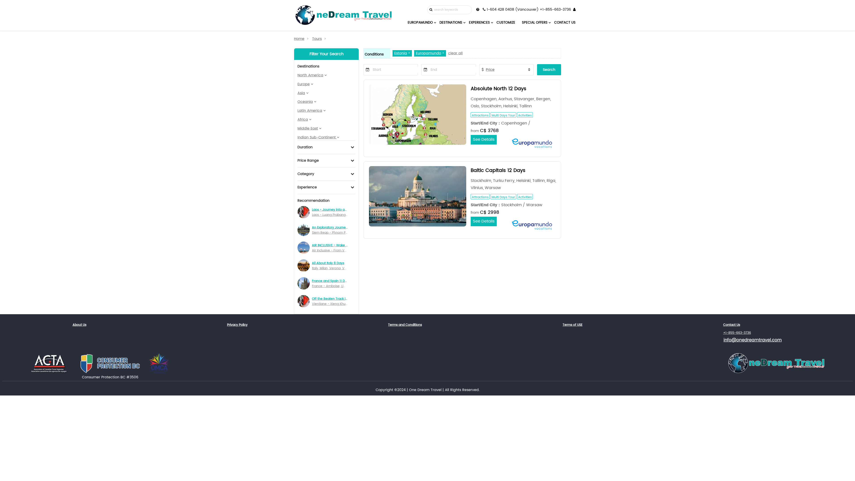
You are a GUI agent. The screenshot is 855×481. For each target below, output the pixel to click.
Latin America (309, 111)
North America (310, 75)
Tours (317, 39)
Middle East (307, 128)
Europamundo (428, 53)
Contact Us (731, 324)
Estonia (400, 53)
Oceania (305, 102)
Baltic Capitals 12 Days (498, 170)
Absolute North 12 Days (498, 89)
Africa (302, 119)
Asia (301, 93)
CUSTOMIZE (506, 22)
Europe (303, 84)
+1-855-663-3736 (737, 332)
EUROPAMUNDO (420, 22)
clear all (455, 53)
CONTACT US (565, 22)
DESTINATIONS (451, 22)
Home (299, 39)
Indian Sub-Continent (317, 137)
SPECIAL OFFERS (535, 22)
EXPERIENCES (479, 22)
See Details (484, 139)
